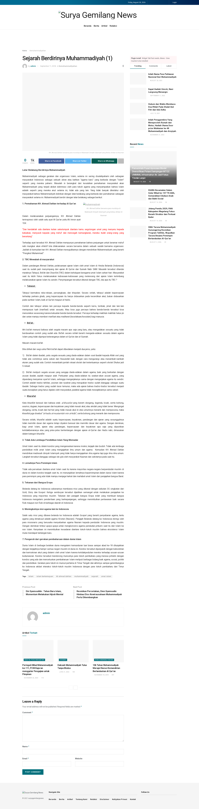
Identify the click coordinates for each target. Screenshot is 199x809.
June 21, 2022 (64, 672)
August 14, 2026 (155, 202)
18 (150, 182)
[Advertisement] (99, 39)
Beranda (87, 26)
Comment (27, 712)
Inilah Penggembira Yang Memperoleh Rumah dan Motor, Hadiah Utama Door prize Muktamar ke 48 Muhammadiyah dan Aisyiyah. (162, 125)
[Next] (76, 687)
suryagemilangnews (36, 798)
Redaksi (113, 26)
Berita (96, 26)
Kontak (133, 799)
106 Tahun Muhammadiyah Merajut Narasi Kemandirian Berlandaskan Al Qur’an (106, 668)
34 (166, 202)
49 (165, 242)
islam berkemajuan (45, 576)
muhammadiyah (81, 576)
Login (174, 2)
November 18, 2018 (101, 675)
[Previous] (71, 687)
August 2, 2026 (155, 242)
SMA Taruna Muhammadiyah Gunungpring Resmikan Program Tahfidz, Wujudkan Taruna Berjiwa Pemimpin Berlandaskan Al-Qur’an (162, 233)
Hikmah (63, 660)
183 (73, 672)
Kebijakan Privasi (119, 799)
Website (78, 758)
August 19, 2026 (139, 182)
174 (42, 678)
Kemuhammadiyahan (38, 51)
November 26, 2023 (31, 678)
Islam (31, 576)
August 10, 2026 (155, 221)
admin (33, 66)
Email (25, 758)
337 (112, 675)
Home (24, 51)
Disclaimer (104, 799)
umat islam (106, 576)
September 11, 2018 (48, 66)
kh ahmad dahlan (63, 576)
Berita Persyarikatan (34, 660)
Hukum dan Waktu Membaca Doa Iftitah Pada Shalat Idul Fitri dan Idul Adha (161, 107)
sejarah (95, 576)
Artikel (104, 26)
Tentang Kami (81, 799)
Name (25, 746)
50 (166, 221)
